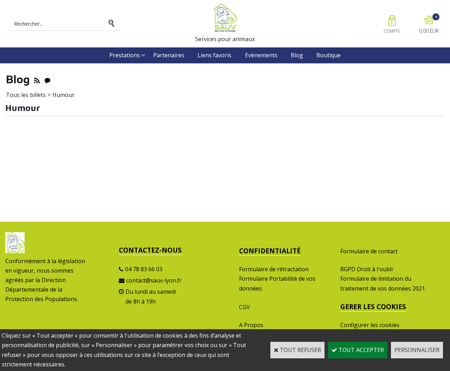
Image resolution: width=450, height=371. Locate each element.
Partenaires (168, 55)
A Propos (251, 325)
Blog (297, 55)
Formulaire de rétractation (274, 269)
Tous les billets (26, 95)
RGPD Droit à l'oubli (366, 269)
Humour (63, 95)
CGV (244, 307)
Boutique (328, 55)
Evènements (261, 55)
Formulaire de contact (369, 251)
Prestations (124, 55)
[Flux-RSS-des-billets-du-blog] (36, 79)
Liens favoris (214, 55)
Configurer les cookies (369, 325)
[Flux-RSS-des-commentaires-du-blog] (47, 79)
